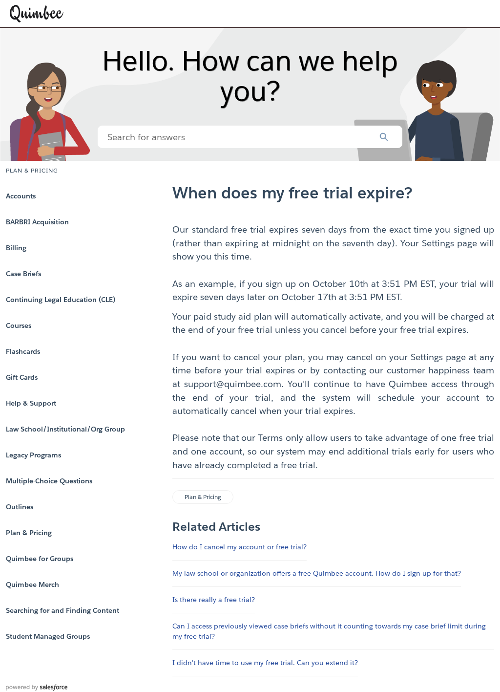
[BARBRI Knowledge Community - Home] (36, 13)
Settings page (449, 243)
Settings (427, 357)
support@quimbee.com (232, 383)
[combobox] (231, 137)
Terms (270, 437)
